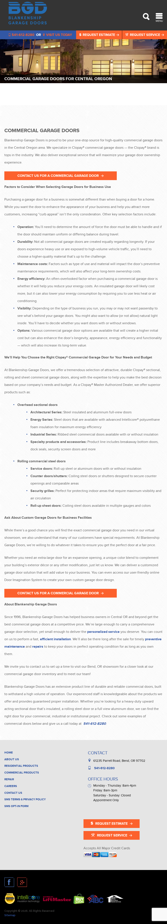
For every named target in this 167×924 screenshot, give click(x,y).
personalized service (103, 632)
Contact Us (13, 793)
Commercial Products (21, 772)
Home (8, 752)
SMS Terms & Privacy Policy (25, 799)
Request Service (145, 35)
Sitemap (9, 915)
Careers (10, 786)
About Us (11, 759)
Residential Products (21, 766)
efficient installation (55, 639)
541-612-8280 (94, 723)
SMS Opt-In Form (16, 806)
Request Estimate (99, 35)
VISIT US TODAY (58, 35)
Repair (9, 779)
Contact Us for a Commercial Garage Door (58, 176)
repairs (37, 646)
